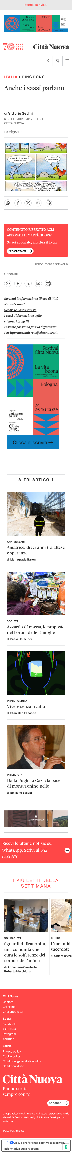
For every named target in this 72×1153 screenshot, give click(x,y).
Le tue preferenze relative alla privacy (39, 1142)
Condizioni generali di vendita (22, 1061)
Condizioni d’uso (13, 1066)
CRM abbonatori (13, 1012)
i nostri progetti (17, 321)
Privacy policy (12, 1051)
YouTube (8, 1039)
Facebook (9, 1024)
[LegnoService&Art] (36, 818)
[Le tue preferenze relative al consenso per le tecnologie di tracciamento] (66, 1147)
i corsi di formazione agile (23, 316)
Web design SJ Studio (36, 1117)
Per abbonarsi (17, 251)
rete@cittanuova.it (44, 333)
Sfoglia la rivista (36, 5)
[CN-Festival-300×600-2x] (33, 396)
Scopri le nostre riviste (20, 310)
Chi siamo (9, 1007)
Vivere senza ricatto (26, 707)
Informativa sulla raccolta (21, 1148)
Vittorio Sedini (20, 113)
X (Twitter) (9, 1029)
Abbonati (55, 1103)
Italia (11, 77)
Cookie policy (11, 1056)
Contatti (8, 1002)
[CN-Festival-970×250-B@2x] (36, 23)
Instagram (9, 1034)
